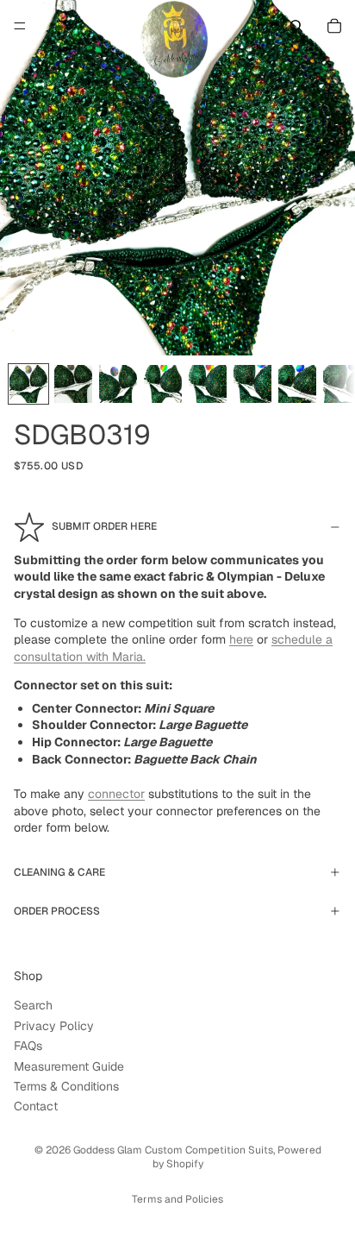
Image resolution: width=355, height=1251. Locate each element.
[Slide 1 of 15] (28, 384)
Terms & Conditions (66, 1086)
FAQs (28, 1045)
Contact (36, 1107)
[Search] (296, 26)
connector (116, 794)
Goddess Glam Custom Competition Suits (173, 1150)
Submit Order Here (104, 526)
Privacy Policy (54, 1026)
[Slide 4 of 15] (163, 384)
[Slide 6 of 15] (252, 384)
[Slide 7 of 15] (297, 384)
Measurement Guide (69, 1066)
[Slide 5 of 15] (208, 384)
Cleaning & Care (59, 872)
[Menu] (20, 26)
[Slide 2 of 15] (73, 384)
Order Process (57, 911)
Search (33, 1006)
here (241, 639)
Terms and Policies (177, 1199)
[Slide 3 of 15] (118, 384)
